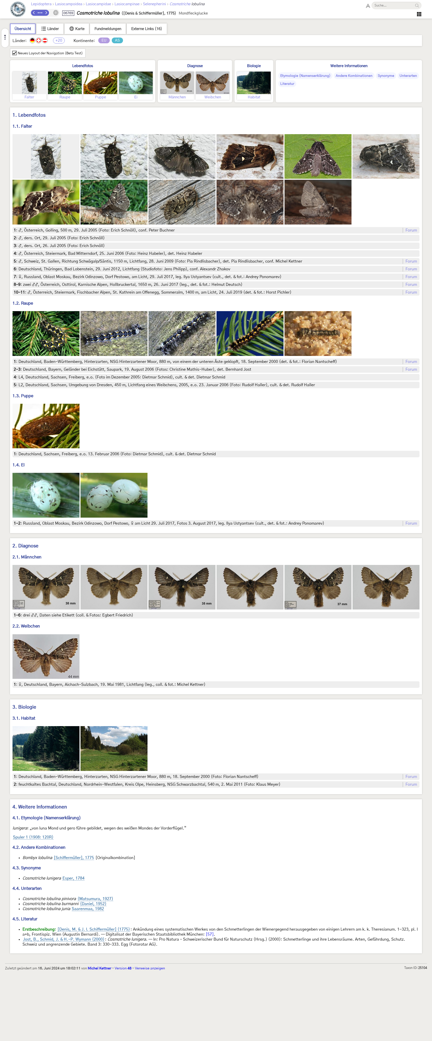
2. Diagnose (25, 546)
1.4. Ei (18, 465)
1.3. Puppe (22, 396)
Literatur (287, 84)
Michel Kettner (99, 968)
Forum (411, 230)
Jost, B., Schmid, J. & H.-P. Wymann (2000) (63, 939)
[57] (210, 934)
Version (123, 968)
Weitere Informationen (349, 66)
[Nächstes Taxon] (46, 13)
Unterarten (408, 76)
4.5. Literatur (24, 919)
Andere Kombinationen (354, 76)
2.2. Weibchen (26, 626)
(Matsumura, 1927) (95, 899)
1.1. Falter (22, 126)
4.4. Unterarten (27, 888)
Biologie (254, 66)
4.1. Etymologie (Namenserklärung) (46, 818)
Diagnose (195, 66)
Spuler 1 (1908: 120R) (33, 837)
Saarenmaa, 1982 (88, 909)
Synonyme (386, 76)
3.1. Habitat (23, 718)
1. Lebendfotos (29, 115)
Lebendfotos (82, 66)
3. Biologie (24, 707)
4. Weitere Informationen (39, 807)
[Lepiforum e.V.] (18, 10)
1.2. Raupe (22, 303)
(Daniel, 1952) (93, 904)
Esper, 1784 (73, 878)
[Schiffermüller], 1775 (74, 858)
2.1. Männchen (27, 557)
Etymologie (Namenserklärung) (305, 76)
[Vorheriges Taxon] (34, 13)
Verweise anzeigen (150, 968)
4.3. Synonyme (26, 868)
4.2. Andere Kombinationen (39, 847)
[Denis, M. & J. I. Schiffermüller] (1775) (94, 929)
